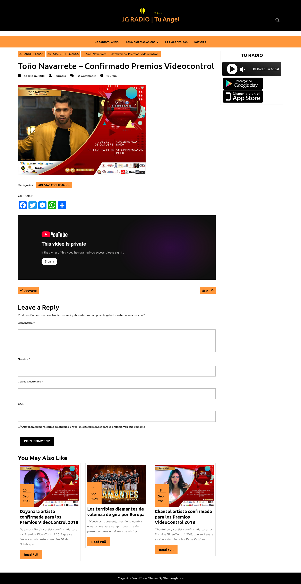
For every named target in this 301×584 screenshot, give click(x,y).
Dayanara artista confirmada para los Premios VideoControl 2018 (49, 516)
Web (21, 404)
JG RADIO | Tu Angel (151, 19)
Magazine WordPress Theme (138, 578)
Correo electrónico (30, 381)
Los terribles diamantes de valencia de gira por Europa (116, 511)
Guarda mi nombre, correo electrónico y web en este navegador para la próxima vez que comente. (83, 427)
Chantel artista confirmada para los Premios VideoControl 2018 (183, 516)
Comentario (26, 323)
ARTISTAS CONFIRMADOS (63, 53)
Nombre (24, 359)
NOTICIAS (200, 42)
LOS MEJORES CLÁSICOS (140, 42)
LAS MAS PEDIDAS (176, 42)
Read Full (33, 555)
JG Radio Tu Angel (107, 42)
